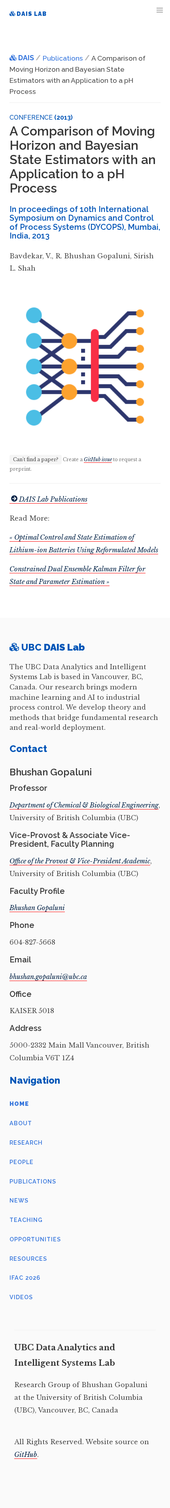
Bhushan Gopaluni (37, 908)
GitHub (25, 1454)
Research (26, 1142)
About (20, 1123)
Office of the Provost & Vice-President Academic (79, 861)
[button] (160, 10)
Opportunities (35, 1239)
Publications (32, 1181)
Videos (21, 1297)
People (21, 1162)
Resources (28, 1258)
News (18, 1200)
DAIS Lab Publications (53, 499)
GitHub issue (98, 459)
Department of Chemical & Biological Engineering (84, 805)
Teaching (26, 1219)
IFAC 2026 (24, 1277)
